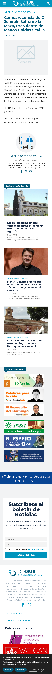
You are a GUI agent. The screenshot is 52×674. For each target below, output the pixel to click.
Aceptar (8, 670)
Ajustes (33, 670)
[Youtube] (30, 171)
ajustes (23, 664)
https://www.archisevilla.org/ (26, 160)
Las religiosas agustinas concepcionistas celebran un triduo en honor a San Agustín (25, 227)
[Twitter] (26, 171)
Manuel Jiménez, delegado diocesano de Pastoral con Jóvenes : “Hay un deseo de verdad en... (24, 286)
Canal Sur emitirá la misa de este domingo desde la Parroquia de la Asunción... (25, 343)
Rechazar (20, 670)
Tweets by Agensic (14, 613)
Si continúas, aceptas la (26, 549)
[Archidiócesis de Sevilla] (26, 143)
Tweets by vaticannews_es (17, 620)
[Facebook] (21, 171)
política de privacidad (35, 549)
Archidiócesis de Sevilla (20, 12)
